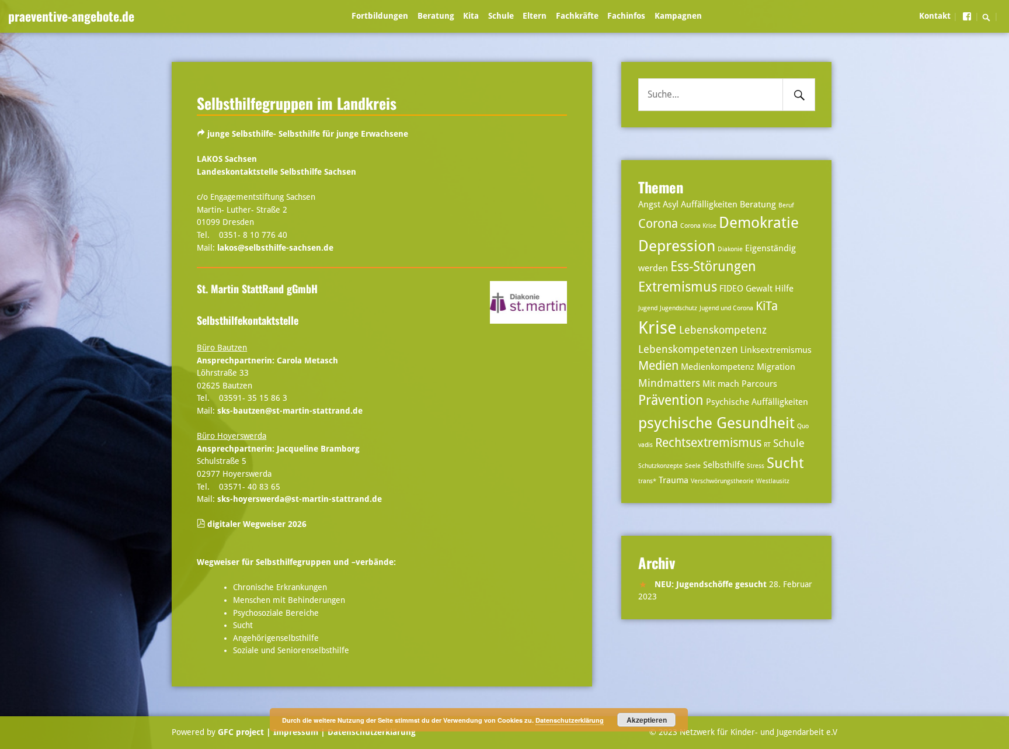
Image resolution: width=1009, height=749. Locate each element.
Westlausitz (772, 481)
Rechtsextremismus (708, 443)
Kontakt (935, 15)
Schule (501, 15)
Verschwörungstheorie (722, 481)
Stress (755, 466)
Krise (657, 328)
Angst (649, 204)
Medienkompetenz (717, 367)
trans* (647, 481)
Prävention (671, 400)
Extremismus (677, 287)
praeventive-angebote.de (71, 15)
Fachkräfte (577, 15)
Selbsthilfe (723, 465)
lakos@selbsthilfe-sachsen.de (275, 247)
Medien (658, 366)
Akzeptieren (647, 720)
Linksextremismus (776, 350)
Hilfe (784, 288)
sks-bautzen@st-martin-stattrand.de (290, 410)
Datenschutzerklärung (370, 732)
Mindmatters (669, 383)
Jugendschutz (678, 308)
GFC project (241, 732)
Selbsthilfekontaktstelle (247, 320)
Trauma (673, 480)
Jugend (647, 308)
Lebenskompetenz (723, 330)
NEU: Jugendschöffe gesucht (711, 584)
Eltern (535, 15)
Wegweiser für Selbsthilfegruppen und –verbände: (296, 562)
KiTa (767, 306)
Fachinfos (626, 15)
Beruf (786, 205)
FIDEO (731, 288)
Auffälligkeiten (709, 204)
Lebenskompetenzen (688, 349)
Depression (676, 246)
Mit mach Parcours (739, 384)
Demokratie (759, 222)
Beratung (435, 15)
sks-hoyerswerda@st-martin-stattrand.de (299, 499)
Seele (693, 466)
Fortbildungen (380, 15)
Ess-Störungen (713, 267)
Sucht (785, 463)
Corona (658, 224)
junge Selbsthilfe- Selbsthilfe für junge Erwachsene (307, 133)
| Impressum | (295, 732)
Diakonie (730, 249)
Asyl (671, 204)
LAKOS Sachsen (227, 159)
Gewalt (759, 288)
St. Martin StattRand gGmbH (257, 288)
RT (767, 445)
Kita (471, 15)
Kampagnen (678, 15)
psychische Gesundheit (716, 423)
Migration (776, 367)
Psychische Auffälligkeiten (757, 402)
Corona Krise (698, 226)
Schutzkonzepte (660, 466)
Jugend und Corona (726, 308)
